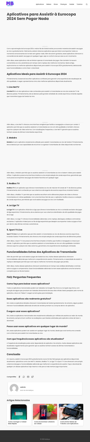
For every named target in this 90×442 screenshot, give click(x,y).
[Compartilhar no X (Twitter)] (32, 377)
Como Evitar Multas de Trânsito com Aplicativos (69, 423)
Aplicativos (40, 4)
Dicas (56, 4)
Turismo (79, 4)
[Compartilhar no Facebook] (19, 377)
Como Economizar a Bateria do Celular (44, 423)
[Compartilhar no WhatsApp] (23, 377)
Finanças (63, 4)
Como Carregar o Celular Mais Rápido (17, 423)
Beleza (48, 4)
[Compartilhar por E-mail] (28, 377)
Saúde (71, 4)
